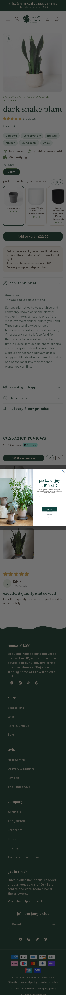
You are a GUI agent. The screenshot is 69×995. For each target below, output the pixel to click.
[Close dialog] (63, 471)
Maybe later (49, 517)
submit (49, 509)
